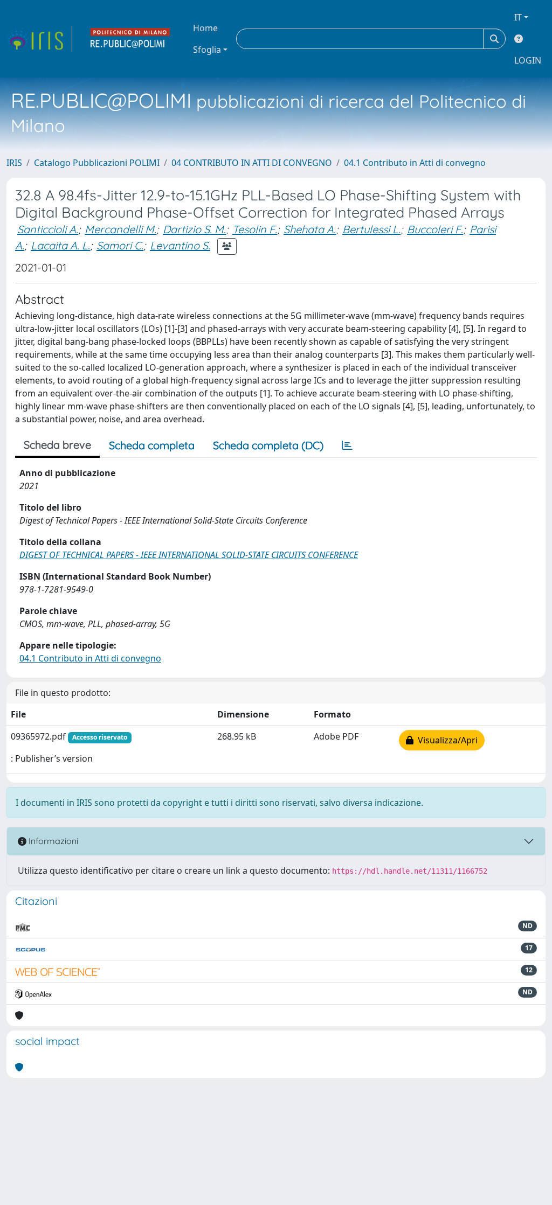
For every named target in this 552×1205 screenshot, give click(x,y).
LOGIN (527, 60)
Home (205, 28)
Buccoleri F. (435, 229)
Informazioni (52, 840)
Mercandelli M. (120, 229)
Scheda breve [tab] (57, 444)
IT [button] (518, 17)
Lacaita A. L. (60, 245)
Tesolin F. (254, 229)
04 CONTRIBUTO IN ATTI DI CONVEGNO (251, 163)
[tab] (347, 445)
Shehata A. (310, 229)
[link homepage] (39, 39)
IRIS (14, 163)
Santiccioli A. (47, 229)
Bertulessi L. (371, 229)
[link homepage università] (130, 39)
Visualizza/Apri (445, 740)
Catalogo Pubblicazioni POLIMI (97, 163)
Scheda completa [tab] (152, 445)
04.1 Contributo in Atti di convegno (415, 163)
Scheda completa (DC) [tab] (268, 445)
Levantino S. (180, 245)
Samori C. (119, 245)
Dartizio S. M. (194, 229)
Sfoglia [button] (207, 49)
